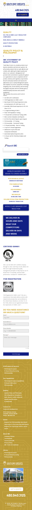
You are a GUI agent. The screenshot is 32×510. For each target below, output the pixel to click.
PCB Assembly (8, 373)
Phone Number (7, 328)
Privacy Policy (8, 442)
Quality (5, 390)
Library (5, 450)
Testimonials (8, 438)
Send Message (16, 354)
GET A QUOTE (22, 15)
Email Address (7, 321)
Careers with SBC (9, 440)
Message (6, 335)
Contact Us (7, 407)
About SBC (6, 434)
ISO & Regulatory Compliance (13, 395)
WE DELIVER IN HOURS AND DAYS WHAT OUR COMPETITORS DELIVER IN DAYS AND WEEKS (14, 225)
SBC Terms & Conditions (11, 445)
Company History (9, 436)
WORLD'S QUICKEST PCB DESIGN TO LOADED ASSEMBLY (16, 172)
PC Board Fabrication (10, 383)
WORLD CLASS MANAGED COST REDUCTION (16, 207)
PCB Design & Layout (10, 369)
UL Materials (8, 401)
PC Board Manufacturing (11, 371)
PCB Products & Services (11, 366)
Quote (5, 420)
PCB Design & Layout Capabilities (14, 381)
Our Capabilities (8, 378)
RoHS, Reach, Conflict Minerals (13, 397)
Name (5, 315)
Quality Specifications (10, 399)
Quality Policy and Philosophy (13, 393)
